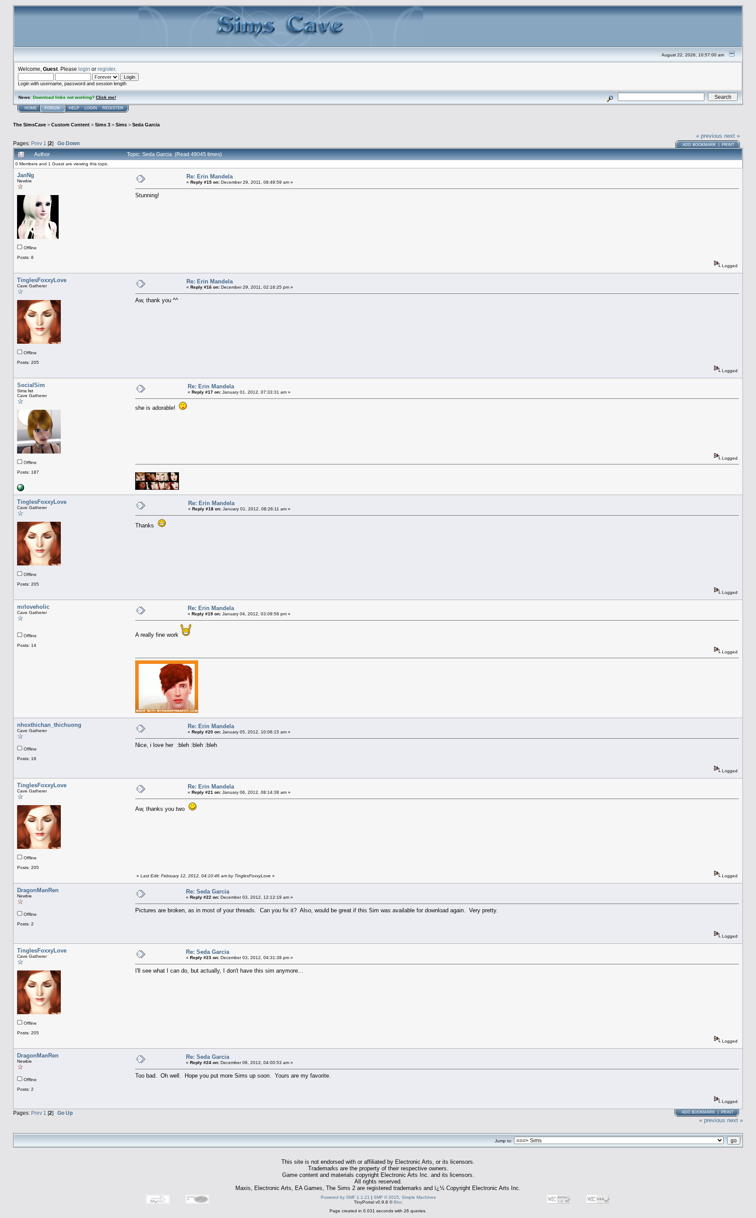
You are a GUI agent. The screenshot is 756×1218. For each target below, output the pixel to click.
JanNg (25, 175)
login (84, 69)
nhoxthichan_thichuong (49, 725)
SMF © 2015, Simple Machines (405, 1197)
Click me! (106, 97)
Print (728, 145)
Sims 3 (102, 124)
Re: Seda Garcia (207, 891)
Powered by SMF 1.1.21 (345, 1197)
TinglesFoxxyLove (41, 280)
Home (30, 108)
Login (90, 108)
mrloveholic (33, 607)
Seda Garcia (146, 124)
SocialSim (31, 385)
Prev (36, 143)
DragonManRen (38, 890)
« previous (709, 136)
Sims (121, 124)
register (106, 69)
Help (74, 108)
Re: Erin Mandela (209, 176)
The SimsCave (29, 124)
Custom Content (70, 124)
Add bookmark (699, 145)
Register (112, 108)
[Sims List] (20, 489)
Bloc (398, 1202)
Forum (52, 108)
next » (732, 136)
